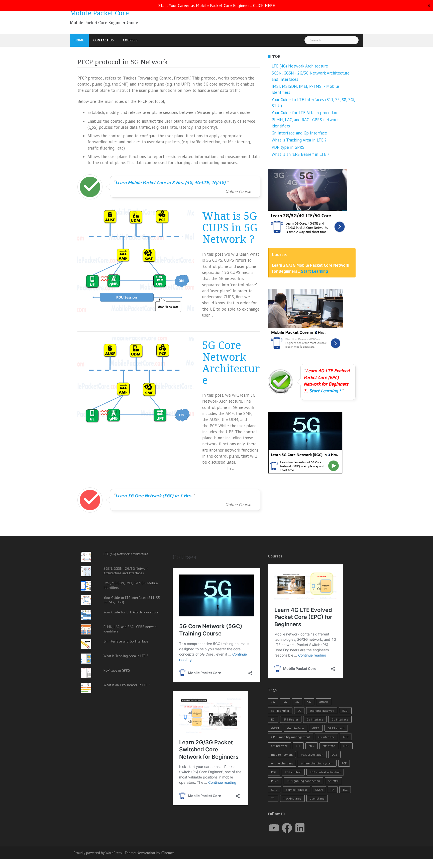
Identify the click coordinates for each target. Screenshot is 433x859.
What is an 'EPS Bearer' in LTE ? (300, 154)
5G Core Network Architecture (231, 363)
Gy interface (279, 746)
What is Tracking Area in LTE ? (299, 140)
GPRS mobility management (290, 737)
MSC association (312, 754)
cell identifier (280, 710)
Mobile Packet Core (99, 13)
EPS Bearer (290, 719)
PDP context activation (325, 772)
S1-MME (333, 781)
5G (309, 702)
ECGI (345, 710)
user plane (317, 798)
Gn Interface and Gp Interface (299, 133)
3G (285, 702)
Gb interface (340, 719)
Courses (130, 40)
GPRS (315, 728)
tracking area (292, 798)
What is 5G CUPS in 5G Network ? (230, 227)
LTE (298, 746)
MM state (329, 746)
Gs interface (326, 737)
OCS (334, 754)
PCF (344, 763)
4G (297, 702)
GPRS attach (336, 728)
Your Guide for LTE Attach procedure (305, 112)
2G (273, 702)
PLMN (275, 781)
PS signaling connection (303, 781)
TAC (345, 790)
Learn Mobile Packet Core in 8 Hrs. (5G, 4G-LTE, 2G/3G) (171, 182)
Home (79, 40)
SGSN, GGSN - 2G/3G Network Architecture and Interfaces (125, 570)
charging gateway (321, 710)
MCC (311, 746)
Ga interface (314, 719)
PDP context (293, 772)
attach (323, 702)
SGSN (319, 790)
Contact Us (103, 40)
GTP (346, 737)
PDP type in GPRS (288, 147)
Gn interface (295, 728)
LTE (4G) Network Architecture (300, 66)
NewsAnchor (146, 852)
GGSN (275, 728)
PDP (274, 772)
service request (296, 790)
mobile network (282, 754)
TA (332, 790)
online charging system (317, 763)
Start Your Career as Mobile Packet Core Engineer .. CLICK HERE (216, 5)
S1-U (274, 790)
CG (299, 710)
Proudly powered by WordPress (98, 852)
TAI (273, 798)
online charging (282, 763)
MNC (346, 746)
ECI (273, 719)
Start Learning (314, 271)
